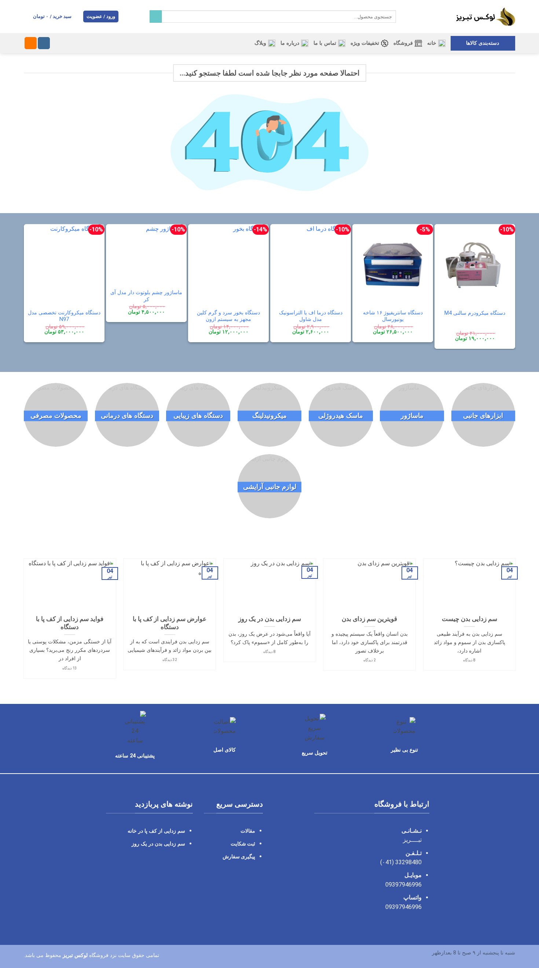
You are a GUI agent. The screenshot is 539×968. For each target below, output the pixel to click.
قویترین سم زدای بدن (369, 618)
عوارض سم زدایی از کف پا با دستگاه (169, 623)
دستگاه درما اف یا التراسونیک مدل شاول (310, 316)
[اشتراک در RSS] (31, 43)
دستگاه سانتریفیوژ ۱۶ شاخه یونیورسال (393, 316)
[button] (101, 17)
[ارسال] (156, 16)
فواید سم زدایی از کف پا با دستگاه (69, 623)
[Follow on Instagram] (44, 43)
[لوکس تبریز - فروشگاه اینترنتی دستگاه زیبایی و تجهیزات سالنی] (461, 16)
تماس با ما (325, 43)
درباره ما (289, 43)
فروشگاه (403, 43)
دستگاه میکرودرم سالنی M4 (474, 313)
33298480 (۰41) (400, 862)
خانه (431, 43)
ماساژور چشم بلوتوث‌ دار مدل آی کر (146, 296)
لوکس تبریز (75, 955)
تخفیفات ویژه (365, 43)
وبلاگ (260, 43)
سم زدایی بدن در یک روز (269, 618)
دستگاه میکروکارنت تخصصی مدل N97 (64, 316)
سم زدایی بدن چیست (469, 618)
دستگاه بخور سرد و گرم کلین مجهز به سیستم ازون (228, 316)
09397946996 (403, 884)
